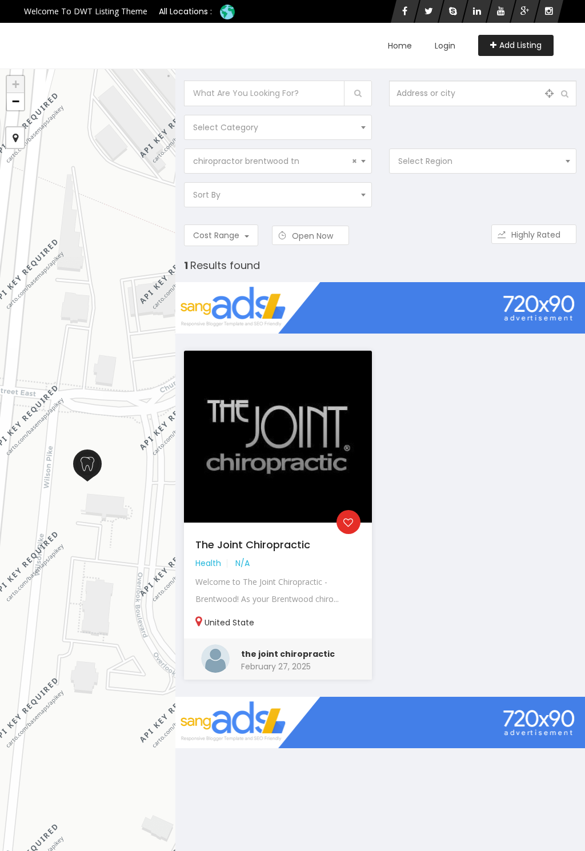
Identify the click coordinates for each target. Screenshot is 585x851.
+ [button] (15, 84)
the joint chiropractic (288, 654)
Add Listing (520, 45)
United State (229, 622)
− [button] (15, 101)
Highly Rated (537, 234)
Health (208, 563)
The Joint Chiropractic (252, 544)
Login (445, 45)
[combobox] (277, 127)
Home (400, 45)
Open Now (313, 236)
